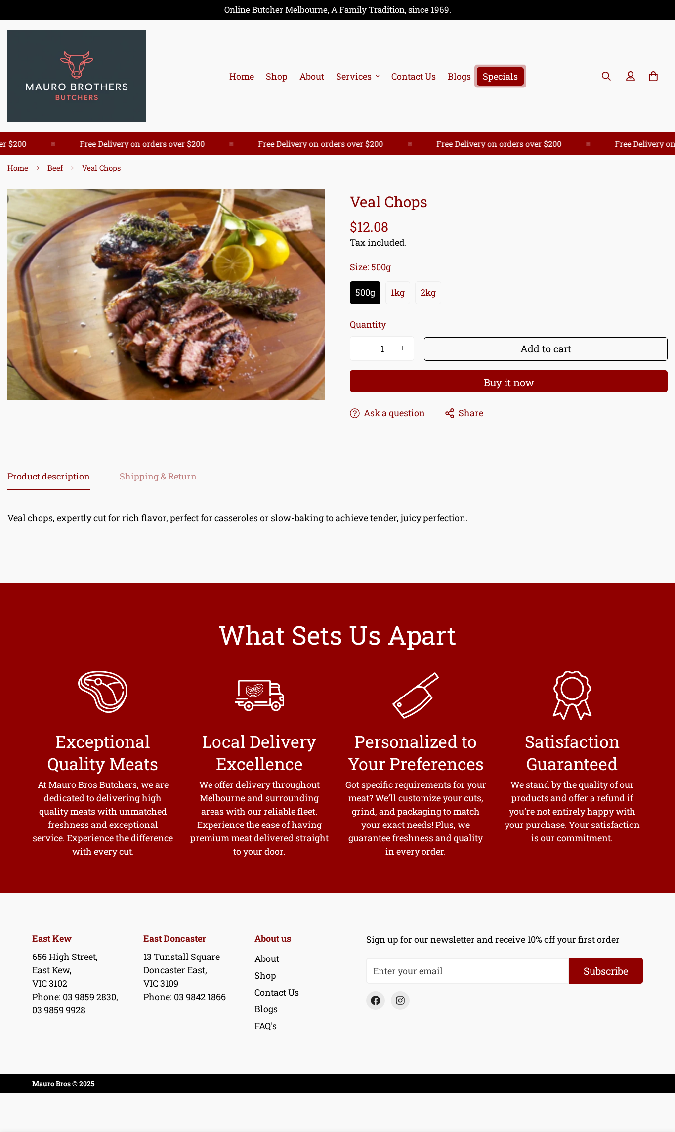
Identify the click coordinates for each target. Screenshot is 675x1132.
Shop (277, 76)
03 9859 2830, (90, 996)
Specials (500, 76)
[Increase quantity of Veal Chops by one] (403, 348)
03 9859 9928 (58, 1010)
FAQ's (265, 1026)
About (311, 76)
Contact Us (413, 76)
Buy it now (509, 382)
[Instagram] (400, 1000)
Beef (55, 168)
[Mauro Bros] (76, 76)
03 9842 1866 (200, 996)
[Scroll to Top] (655, 1078)
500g (365, 292)
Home (241, 76)
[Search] (606, 76)
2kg (428, 292)
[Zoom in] (304, 210)
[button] (653, 76)
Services (354, 76)
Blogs (459, 76)
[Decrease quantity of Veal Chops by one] (361, 348)
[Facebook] (375, 1000)
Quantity (368, 324)
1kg (398, 292)
